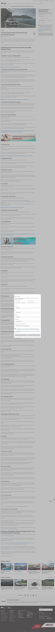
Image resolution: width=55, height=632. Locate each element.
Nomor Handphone (31, 300)
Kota (16, 310)
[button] (27, 295)
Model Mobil (17, 319)
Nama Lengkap (17, 300)
